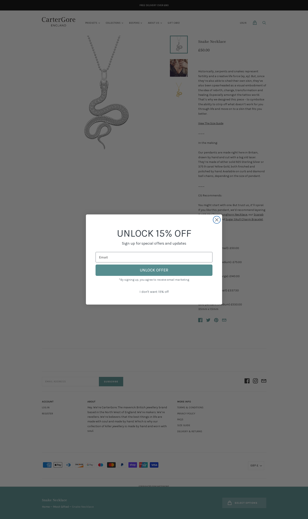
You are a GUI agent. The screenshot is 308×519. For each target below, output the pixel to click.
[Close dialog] (216, 219)
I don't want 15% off (154, 292)
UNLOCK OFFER (154, 270)
